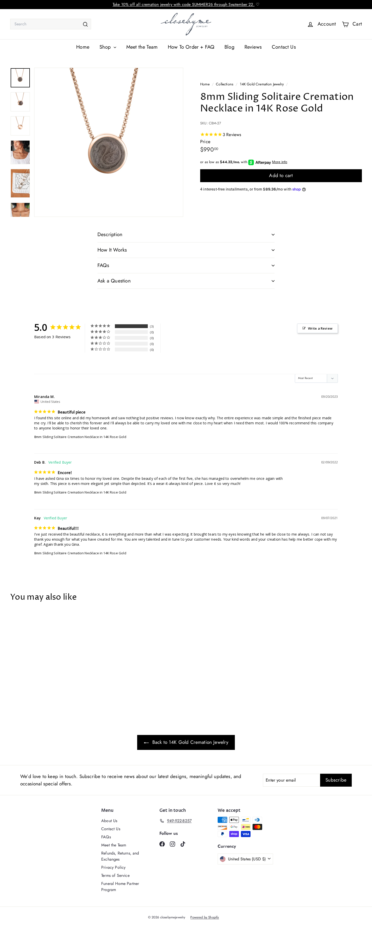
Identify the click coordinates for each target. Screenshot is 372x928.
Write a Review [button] (320, 328)
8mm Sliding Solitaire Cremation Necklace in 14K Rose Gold (80, 436)
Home (82, 47)
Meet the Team (142, 47)
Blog (229, 47)
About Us (109, 821)
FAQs (103, 265)
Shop (105, 47)
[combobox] (50, 24)
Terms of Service (115, 875)
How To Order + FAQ (191, 47)
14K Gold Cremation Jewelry (262, 84)
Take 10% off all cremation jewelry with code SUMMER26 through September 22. (184, 4)
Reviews (253, 47)
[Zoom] (108, 142)
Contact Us (284, 47)
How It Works (112, 250)
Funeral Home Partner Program (120, 887)
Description (109, 234)
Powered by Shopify (204, 917)
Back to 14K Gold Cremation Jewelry (190, 742)
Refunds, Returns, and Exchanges (120, 856)
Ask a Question (114, 281)
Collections (225, 84)
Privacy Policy (113, 867)
